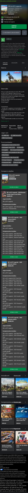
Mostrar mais (4, 121)
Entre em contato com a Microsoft (8, 473)
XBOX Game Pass (18, 455)
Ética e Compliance (19, 475)
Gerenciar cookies (9, 475)
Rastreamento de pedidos (6, 464)
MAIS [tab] (23, 63)
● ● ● (24, 32)
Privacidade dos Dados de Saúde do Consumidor (12, 471)
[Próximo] (25, 68)
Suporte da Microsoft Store (12, 462)
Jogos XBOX (11, 455)
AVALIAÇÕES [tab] (14, 63)
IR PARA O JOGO (14, 212)
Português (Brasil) (4, 467)
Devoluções (22, 462)
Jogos (1, 466)
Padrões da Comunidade (14, 458)
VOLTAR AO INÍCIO (14, 187)
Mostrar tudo (17, 375)
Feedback (5, 458)
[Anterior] (22, 68)
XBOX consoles (4, 455)
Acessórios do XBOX (5, 457)
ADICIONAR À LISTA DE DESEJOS (11, 32)
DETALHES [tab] (5, 63)
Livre (8, 39)
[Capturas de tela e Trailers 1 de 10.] (11, 77)
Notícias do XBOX (15, 457)
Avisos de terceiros (12, 476)
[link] (7, 388)
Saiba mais (21, 49)
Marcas (5, 476)
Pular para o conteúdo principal (8, 1)
